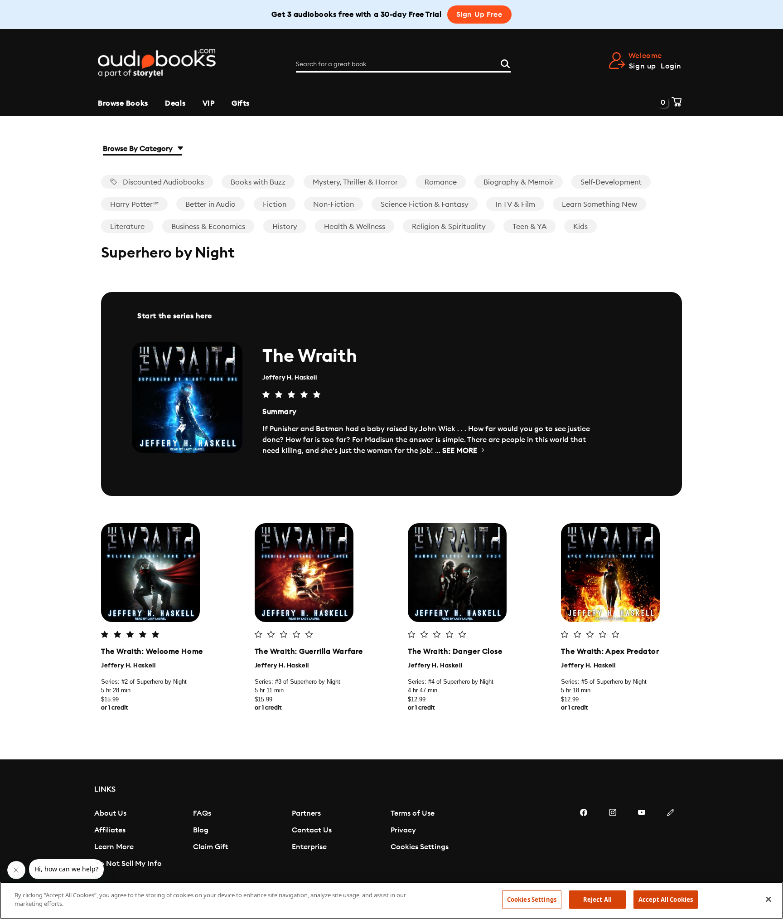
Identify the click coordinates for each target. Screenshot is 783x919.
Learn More (114, 847)
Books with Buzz (258, 182)
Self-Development (611, 182)
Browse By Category (138, 148)
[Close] (768, 899)
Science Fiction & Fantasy (425, 204)
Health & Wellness (354, 226)
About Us (110, 813)
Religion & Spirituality (449, 226)
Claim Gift (210, 847)
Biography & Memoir (518, 182)
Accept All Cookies (665, 899)
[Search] (505, 62)
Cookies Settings (420, 847)
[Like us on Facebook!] (583, 839)
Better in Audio (210, 204)
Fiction (274, 204)
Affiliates (110, 830)
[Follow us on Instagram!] (612, 839)
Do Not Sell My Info (128, 863)
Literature (127, 226)
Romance (441, 182)
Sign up (642, 66)
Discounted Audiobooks (162, 182)
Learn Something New (599, 204)
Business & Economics (208, 226)
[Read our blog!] (670, 839)
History (284, 226)
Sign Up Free (479, 14)
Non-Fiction (333, 204)
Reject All (597, 899)
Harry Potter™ (134, 204)
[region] (391, 900)
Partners (306, 813)
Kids (580, 226)
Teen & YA (529, 226)
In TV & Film (515, 204)
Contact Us (312, 830)
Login (671, 66)
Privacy (403, 830)
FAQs (202, 813)
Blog (200, 830)
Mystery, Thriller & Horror (355, 182)
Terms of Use (413, 813)
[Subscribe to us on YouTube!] (641, 839)
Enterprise (309, 847)
